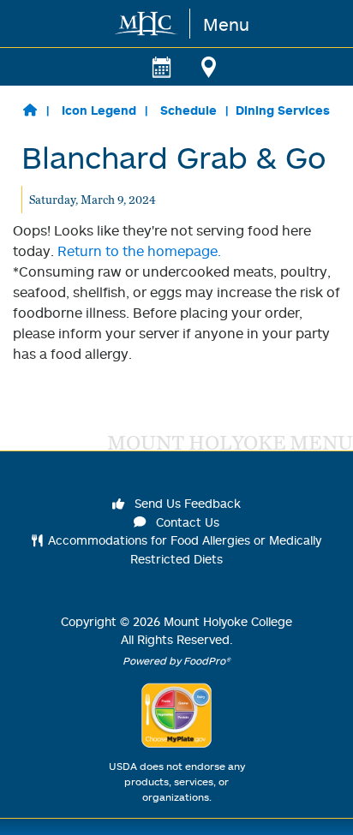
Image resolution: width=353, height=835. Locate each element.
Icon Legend (99, 110)
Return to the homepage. (139, 250)
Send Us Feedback (186, 503)
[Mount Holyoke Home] (147, 24)
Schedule (188, 110)
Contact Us (186, 522)
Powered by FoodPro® (176, 660)
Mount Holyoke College (228, 621)
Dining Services (283, 110)
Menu (226, 24)
